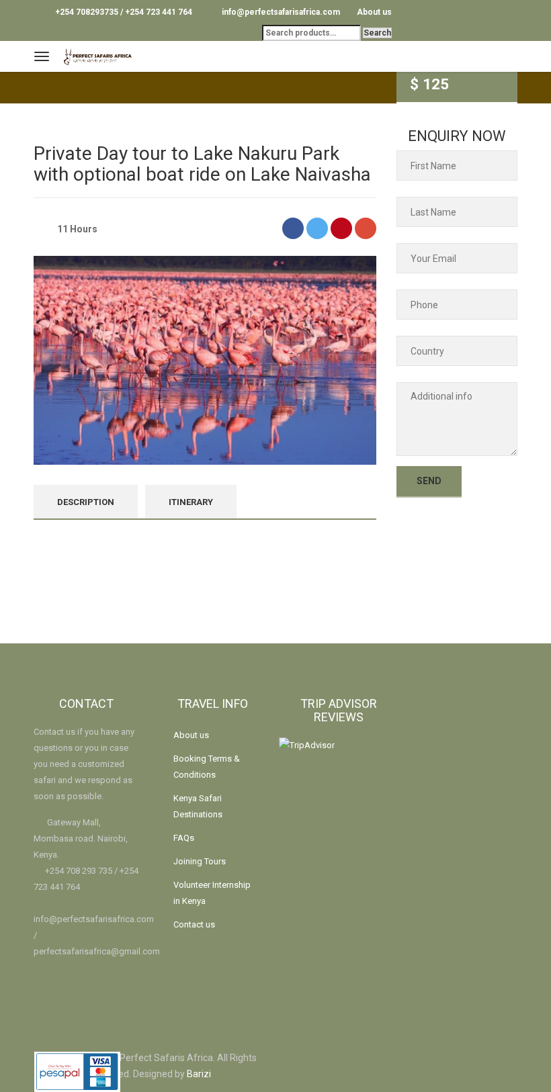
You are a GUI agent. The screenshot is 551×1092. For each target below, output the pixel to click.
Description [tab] (85, 502)
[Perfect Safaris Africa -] (109, 54)
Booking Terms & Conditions (206, 767)
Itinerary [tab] (191, 502)
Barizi (199, 1073)
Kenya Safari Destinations (197, 806)
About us (374, 12)
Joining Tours (199, 861)
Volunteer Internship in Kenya (212, 893)
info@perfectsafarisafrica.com (94, 919)
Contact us (194, 924)
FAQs (183, 838)
